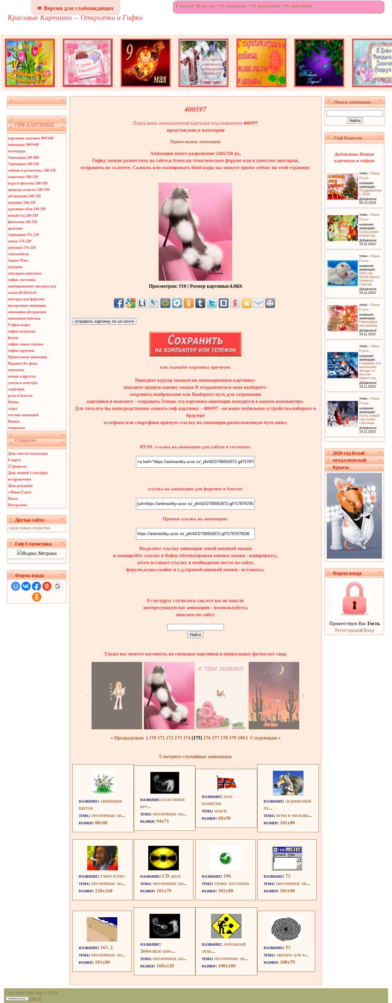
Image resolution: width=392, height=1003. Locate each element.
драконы (15, 228)
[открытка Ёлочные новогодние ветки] (319, 89)
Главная (184, 5)
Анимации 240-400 (23, 157)
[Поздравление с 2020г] (342, 198)
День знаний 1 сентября (28, 472)
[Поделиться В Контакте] (223, 303)
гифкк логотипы (22, 279)
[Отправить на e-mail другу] (258, 303)
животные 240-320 (23, 176)
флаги (13, 337)
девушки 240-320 (22, 202)
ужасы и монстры (22, 382)
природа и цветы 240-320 (28, 189)
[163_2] (102, 939)
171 (161, 737)
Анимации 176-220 (23, 234)
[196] (225, 868)
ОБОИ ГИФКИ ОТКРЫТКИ (29, 528)
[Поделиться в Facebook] (119, 303)
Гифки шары (19, 324)
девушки (15, 266)
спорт (12, 408)
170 (152, 737)
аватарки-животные (25, 273)
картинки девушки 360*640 (31, 138)
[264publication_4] (164, 936)
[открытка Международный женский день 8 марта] (30, 89)
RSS (36, 999)
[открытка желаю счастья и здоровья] (261, 89)
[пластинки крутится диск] (164, 791)
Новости (206, 5)
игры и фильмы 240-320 (27, 183)
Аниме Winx (18, 260)
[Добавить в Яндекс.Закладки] (235, 303)
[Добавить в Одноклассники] (189, 303)
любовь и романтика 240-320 (32, 170)
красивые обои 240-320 (27, 208)
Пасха (13, 498)
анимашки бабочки (24, 318)
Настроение (17, 504)
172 (169, 737)
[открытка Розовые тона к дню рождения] (88, 89)
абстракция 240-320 (24, 196)
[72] (287, 868)
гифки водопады (21, 331)
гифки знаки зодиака (25, 344)
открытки (16, 427)
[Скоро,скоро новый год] (342, 239)
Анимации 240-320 (23, 163)
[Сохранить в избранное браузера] (247, 303)
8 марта (14, 459)
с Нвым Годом (19, 492)
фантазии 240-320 (22, 221)
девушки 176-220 (22, 247)
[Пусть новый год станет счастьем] (342, 425)
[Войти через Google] (57, 586)
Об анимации (297, 5)
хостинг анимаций (23, 414)
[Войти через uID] (15, 586)
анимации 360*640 (23, 144)
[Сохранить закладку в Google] (130, 303)
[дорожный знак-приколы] (226, 936)
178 (224, 737)
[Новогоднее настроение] (342, 329)
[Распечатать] (270, 303)
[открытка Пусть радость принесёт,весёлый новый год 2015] (203, 89)
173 (178, 737)
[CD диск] (163, 868)
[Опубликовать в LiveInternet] (142, 303)
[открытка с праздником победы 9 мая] (146, 89)
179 (232, 737)
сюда (281, 653)
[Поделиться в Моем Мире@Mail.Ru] (165, 303)
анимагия (16, 369)
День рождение (20, 485)
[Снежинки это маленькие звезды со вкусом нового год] (342, 376)
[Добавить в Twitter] (212, 303)
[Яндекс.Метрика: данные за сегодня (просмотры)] (37, 553)
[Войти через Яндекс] (46, 586)
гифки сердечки (21, 350)
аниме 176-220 (19, 241)
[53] (286, 939)
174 (186, 737)
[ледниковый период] (288, 793)
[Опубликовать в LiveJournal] (154, 303)
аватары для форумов (26, 299)
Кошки (14, 421)
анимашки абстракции (27, 311)
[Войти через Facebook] (36, 586)
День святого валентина (28, 453)
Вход (369, 630)
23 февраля (17, 466)
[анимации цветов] (103, 793)
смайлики (16, 389)
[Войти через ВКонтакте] (26, 586)
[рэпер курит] (102, 868)
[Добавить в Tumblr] (200, 303)
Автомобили (18, 253)
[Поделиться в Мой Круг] (177, 303)
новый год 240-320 (23, 215)
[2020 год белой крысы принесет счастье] (342, 284)
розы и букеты (20, 395)
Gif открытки (232, 5)
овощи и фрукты (22, 376)
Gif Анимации (265, 5)
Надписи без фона (22, 363)
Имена (13, 402)
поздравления (19, 479)
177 (215, 737)
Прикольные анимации (27, 356)
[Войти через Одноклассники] (36, 597)
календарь (16, 151)
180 (241, 737)
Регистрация (348, 630)
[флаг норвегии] (226, 788)
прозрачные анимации (27, 305)
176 (207, 737)
